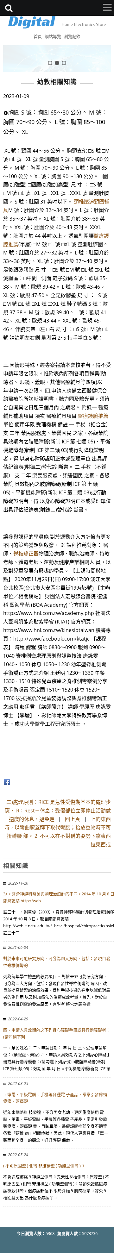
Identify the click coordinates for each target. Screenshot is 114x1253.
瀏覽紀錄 (72, 36)
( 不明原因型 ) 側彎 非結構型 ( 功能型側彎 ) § (43, 1165)
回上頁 (72, 819)
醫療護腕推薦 (93, 415)
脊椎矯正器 (26, 553)
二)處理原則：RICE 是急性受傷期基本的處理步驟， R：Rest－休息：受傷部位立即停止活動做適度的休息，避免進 (58, 811)
